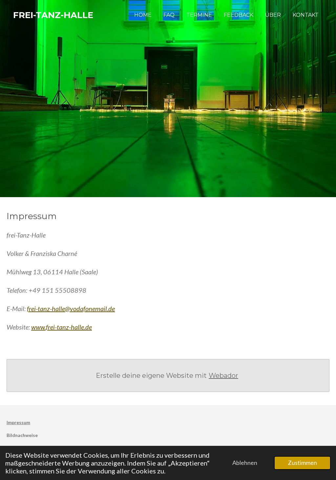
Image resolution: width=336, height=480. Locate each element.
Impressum (18, 422)
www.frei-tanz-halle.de (61, 327)
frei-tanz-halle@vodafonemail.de (71, 308)
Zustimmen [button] (302, 462)
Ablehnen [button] (244, 462)
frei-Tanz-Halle (53, 15)
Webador (223, 375)
